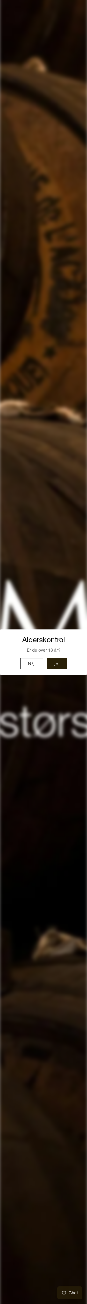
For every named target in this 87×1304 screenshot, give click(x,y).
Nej (31, 664)
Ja (56, 664)
